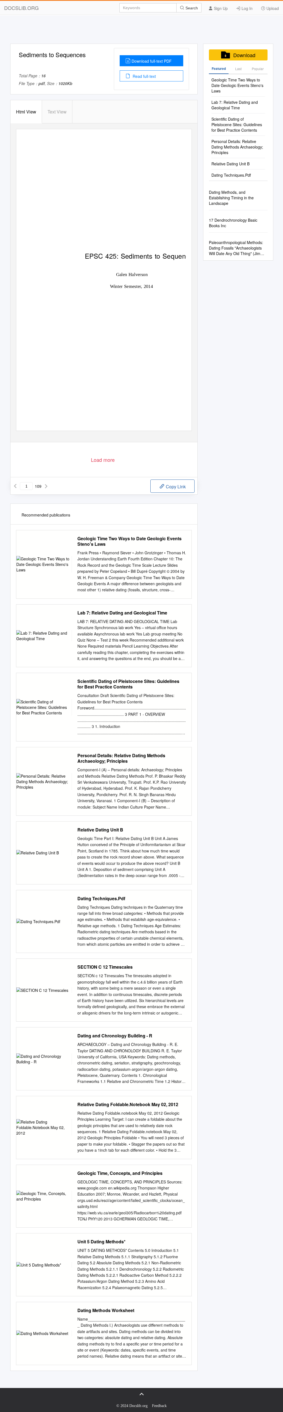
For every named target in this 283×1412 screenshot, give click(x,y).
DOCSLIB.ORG (21, 7)
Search (191, 8)
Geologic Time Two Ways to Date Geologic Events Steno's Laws (129, 541)
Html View (26, 111)
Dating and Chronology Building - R (114, 1036)
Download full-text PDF (152, 61)
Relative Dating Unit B (100, 830)
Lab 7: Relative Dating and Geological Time (122, 613)
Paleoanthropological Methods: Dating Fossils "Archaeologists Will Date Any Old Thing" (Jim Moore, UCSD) (236, 248)
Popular (258, 68)
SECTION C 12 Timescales (105, 967)
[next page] (46, 486)
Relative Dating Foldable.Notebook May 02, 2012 (127, 1104)
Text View (57, 111)
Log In (246, 8)
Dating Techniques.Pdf (101, 898)
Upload (272, 8)
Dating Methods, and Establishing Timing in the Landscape (231, 197)
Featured (219, 68)
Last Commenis (238, 70)
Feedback (159, 1406)
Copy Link (175, 486)
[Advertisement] (141, 31)
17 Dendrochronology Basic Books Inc (233, 222)
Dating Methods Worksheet (105, 1310)
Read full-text (144, 76)
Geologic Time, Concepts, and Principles (120, 1173)
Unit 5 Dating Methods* (101, 1241)
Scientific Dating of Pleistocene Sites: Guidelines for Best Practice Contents (128, 684)
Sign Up (220, 8)
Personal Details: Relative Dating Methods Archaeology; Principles (121, 758)
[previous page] (15, 486)
